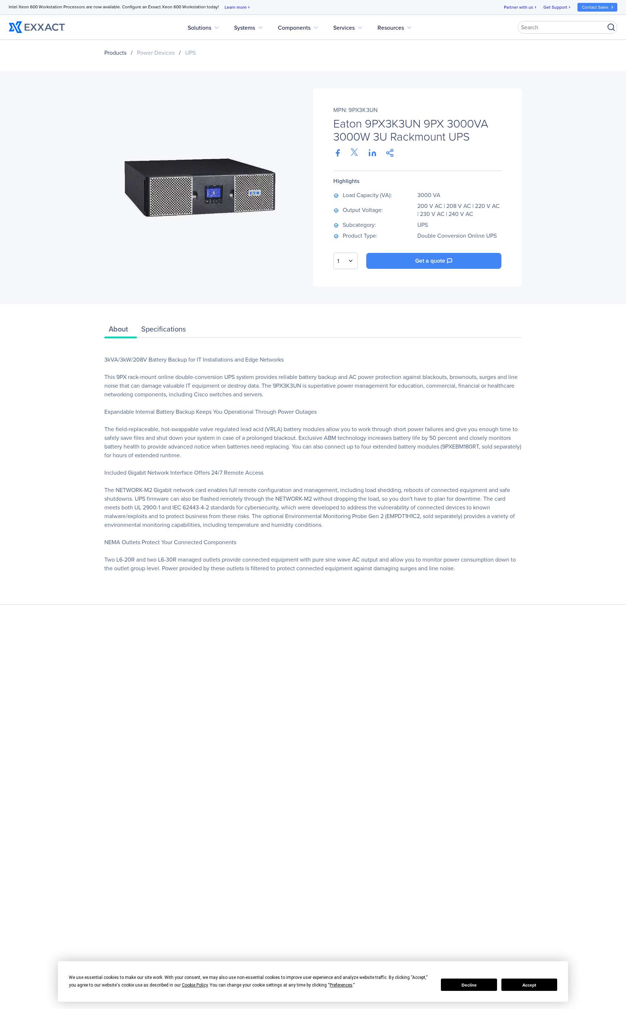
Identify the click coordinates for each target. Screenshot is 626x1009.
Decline (469, 985)
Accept (529, 985)
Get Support (557, 7)
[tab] (120, 330)
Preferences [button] (341, 985)
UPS (190, 53)
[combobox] (345, 261)
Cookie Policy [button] (195, 985)
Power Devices (156, 53)
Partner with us (521, 7)
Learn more (238, 7)
